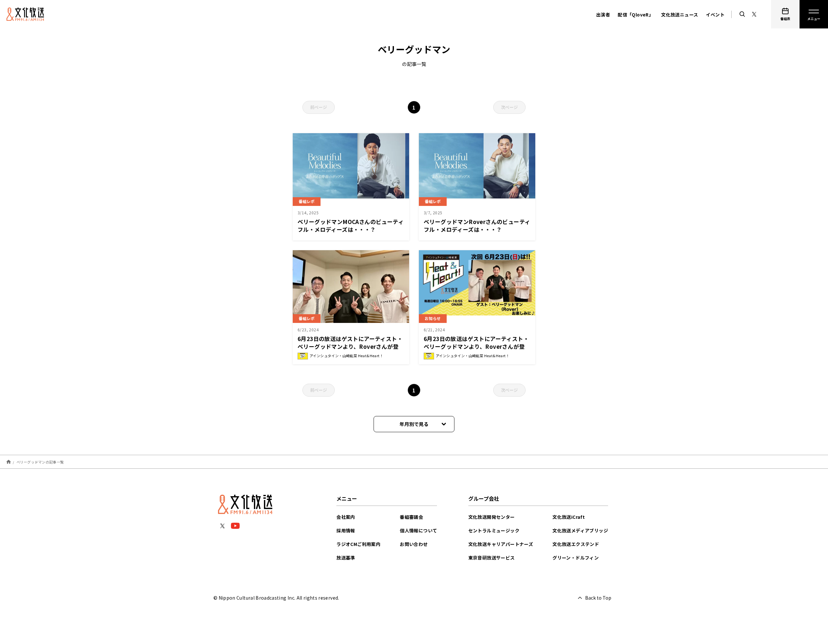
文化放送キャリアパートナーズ (500, 544)
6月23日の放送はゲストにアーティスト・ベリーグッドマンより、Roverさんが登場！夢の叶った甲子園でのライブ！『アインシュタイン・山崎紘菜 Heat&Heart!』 (351, 350)
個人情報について (418, 530)
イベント (715, 14)
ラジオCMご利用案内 (358, 544)
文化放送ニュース (679, 14)
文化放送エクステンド (575, 544)
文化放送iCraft (568, 517)
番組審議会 (411, 517)
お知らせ (433, 318)
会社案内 (345, 517)
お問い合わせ (414, 544)
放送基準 (345, 557)
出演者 (603, 14)
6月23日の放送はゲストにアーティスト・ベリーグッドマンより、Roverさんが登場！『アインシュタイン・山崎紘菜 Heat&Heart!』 (476, 350)
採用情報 (345, 530)
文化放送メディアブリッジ (580, 530)
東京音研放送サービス (491, 557)
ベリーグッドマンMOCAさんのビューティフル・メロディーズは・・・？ (351, 225)
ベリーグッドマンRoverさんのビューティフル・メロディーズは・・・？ (477, 225)
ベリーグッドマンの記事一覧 (40, 461)
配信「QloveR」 (635, 14)
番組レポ (307, 201)
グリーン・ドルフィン (575, 557)
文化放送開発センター (491, 517)
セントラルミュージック (493, 530)
